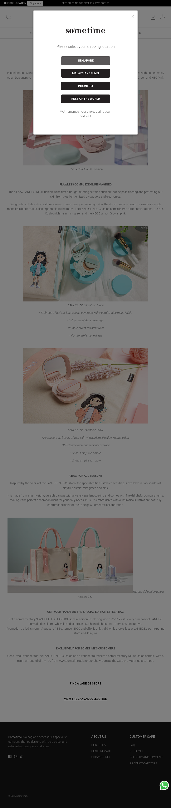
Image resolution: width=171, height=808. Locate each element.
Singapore (85, 60)
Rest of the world (85, 98)
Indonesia (85, 86)
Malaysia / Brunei (85, 73)
